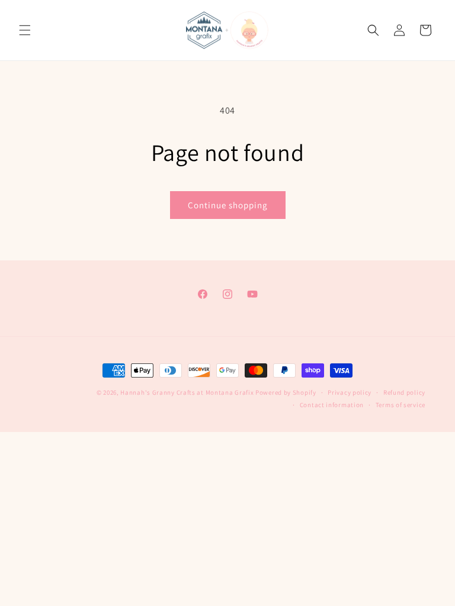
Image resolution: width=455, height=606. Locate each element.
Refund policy (404, 392)
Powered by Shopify (285, 392)
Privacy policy (349, 392)
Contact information (332, 405)
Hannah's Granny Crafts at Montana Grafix (187, 392)
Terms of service (400, 405)
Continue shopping (228, 205)
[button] (25, 30)
